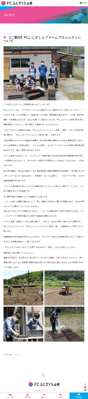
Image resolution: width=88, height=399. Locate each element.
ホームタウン (18, 354)
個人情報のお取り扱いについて (45, 390)
